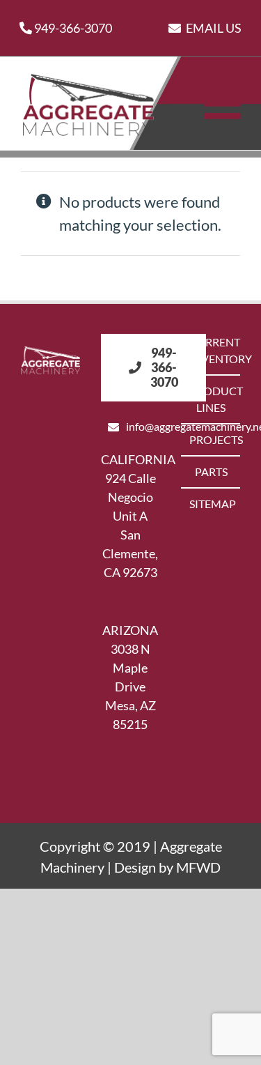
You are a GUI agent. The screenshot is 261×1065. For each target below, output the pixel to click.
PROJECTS (211, 439)
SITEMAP (211, 503)
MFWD (198, 867)
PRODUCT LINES (211, 399)
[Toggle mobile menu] (225, 103)
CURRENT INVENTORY (211, 350)
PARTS (211, 471)
